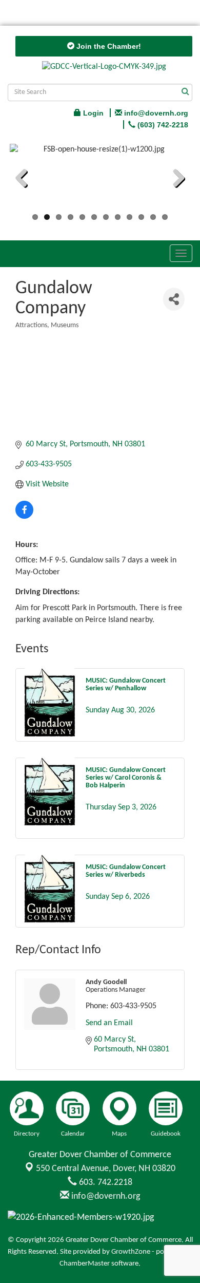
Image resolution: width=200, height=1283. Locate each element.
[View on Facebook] (24, 517)
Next (175, 179)
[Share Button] (174, 299)
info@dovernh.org (104, 1196)
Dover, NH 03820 (105, 1169)
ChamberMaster (84, 1264)
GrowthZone (130, 1252)
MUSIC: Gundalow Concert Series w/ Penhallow (126, 684)
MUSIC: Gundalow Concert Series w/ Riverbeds (126, 871)
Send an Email (109, 1023)
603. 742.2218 (104, 1182)
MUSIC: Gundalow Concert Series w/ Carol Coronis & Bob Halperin (126, 778)
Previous (25, 179)
